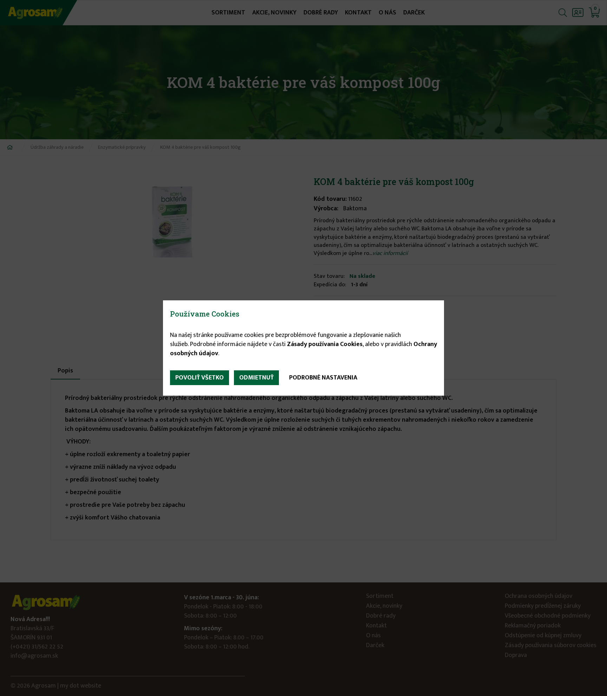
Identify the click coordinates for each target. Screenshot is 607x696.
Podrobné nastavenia (323, 377)
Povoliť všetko (199, 377)
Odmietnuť (256, 377)
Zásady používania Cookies (325, 344)
